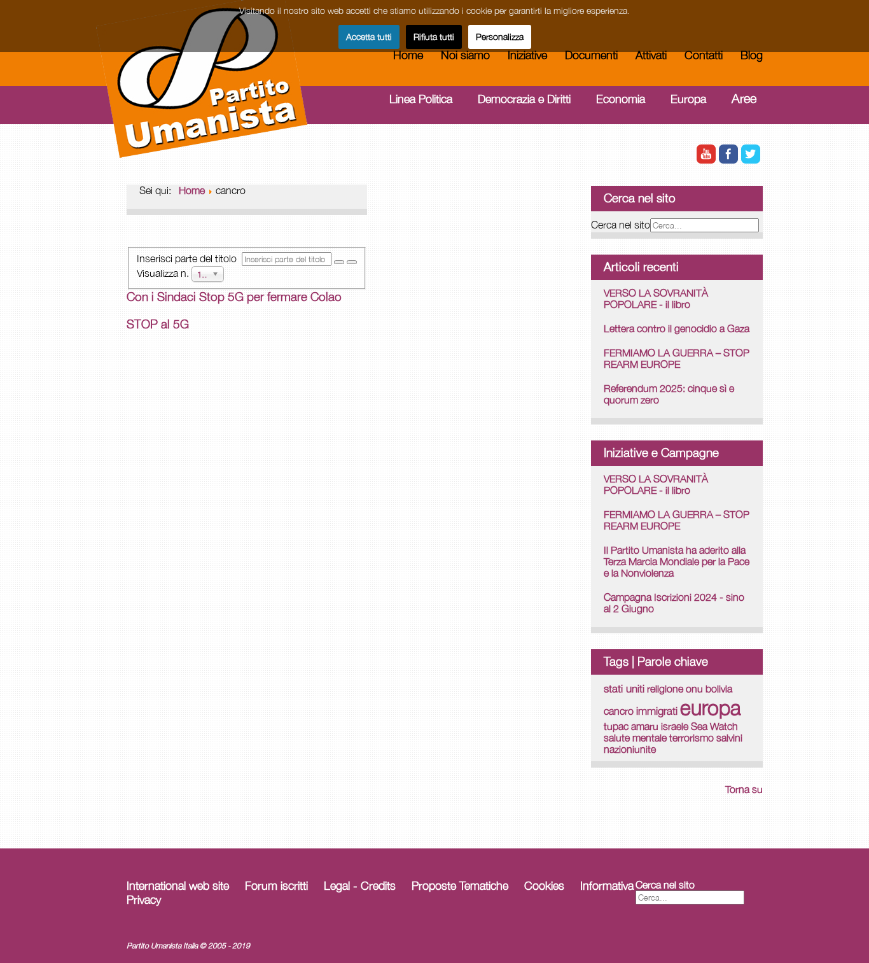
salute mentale (635, 737)
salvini (729, 737)
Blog (751, 55)
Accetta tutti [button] (369, 36)
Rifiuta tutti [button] (434, 36)
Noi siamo (465, 55)
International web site (178, 885)
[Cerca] (339, 262)
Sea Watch (714, 726)
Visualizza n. (164, 272)
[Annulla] (352, 262)
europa (710, 707)
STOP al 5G (158, 324)
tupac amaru (631, 726)
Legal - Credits (360, 885)
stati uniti (624, 688)
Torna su (744, 789)
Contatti (704, 55)
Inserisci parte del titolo (189, 258)
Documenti (591, 55)
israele (674, 726)
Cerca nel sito (620, 224)
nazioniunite (630, 749)
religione (665, 688)
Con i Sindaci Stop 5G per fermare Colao (234, 297)
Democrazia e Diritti (524, 99)
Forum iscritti (276, 885)
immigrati (657, 711)
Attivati (651, 55)
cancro (619, 711)
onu (694, 688)
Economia (620, 99)
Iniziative (527, 55)
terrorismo (691, 737)
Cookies (544, 885)
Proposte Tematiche (460, 885)
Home (408, 55)
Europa (688, 99)
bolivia (719, 688)
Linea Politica (420, 99)
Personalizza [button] (500, 36)
